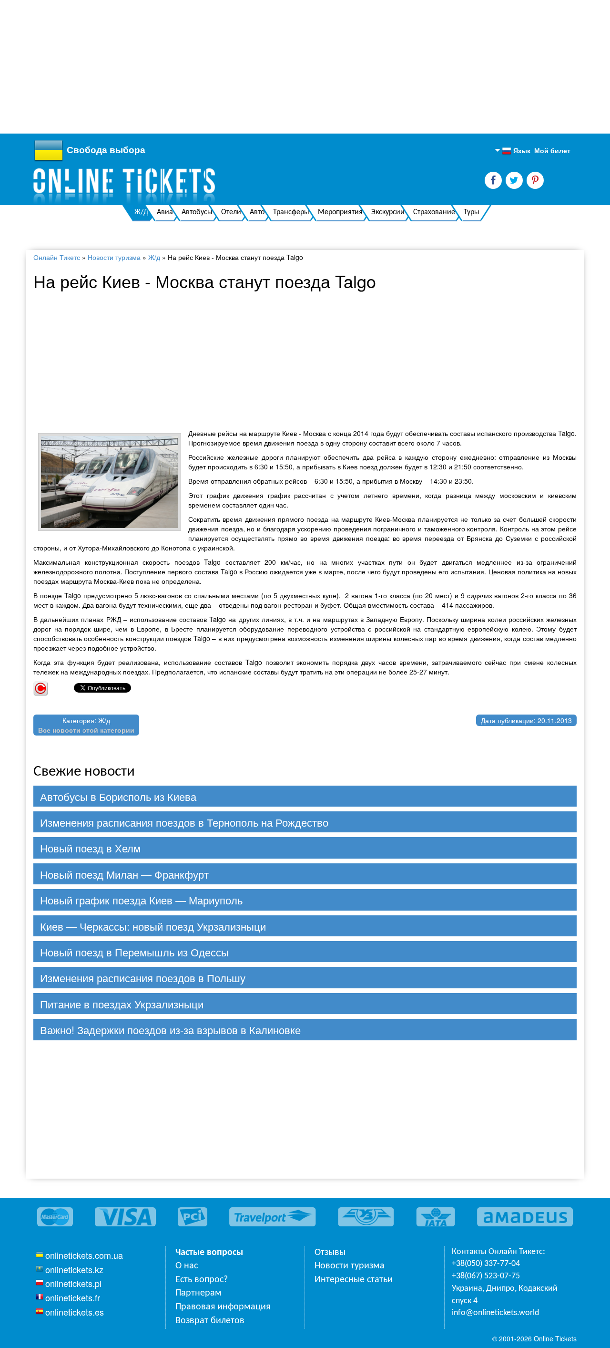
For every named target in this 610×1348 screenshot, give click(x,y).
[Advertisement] (286, 67)
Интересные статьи (354, 1280)
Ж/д (154, 257)
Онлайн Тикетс (56, 257)
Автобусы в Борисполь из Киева (118, 796)
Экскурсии (388, 212)
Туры (471, 212)
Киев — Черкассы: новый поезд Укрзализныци (153, 926)
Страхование (434, 212)
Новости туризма (114, 257)
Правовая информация (222, 1307)
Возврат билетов (209, 1321)
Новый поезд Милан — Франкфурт (124, 874)
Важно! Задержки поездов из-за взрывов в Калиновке (170, 1029)
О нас (186, 1266)
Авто (257, 212)
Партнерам (198, 1293)
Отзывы (330, 1252)
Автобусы (197, 212)
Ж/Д (141, 212)
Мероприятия (340, 212)
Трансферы (291, 212)
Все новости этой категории (86, 730)
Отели (231, 212)
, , (505, 1295)
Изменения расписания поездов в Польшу (142, 977)
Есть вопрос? (201, 1280)
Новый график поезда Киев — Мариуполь (141, 899)
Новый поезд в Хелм (90, 847)
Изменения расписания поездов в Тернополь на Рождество (184, 822)
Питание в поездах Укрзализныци (121, 1003)
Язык (516, 150)
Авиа (165, 212)
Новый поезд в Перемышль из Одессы (134, 951)
